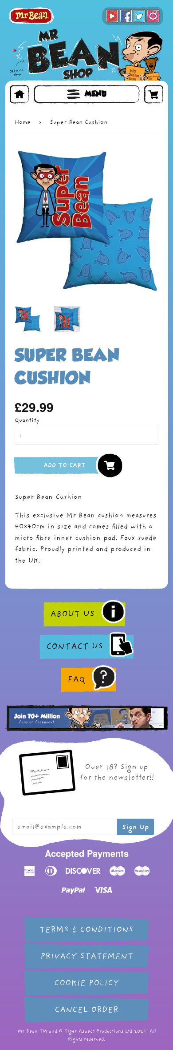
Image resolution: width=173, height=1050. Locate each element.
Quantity (27, 420)
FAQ (76, 679)
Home (23, 122)
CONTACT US (74, 646)
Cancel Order (86, 1010)
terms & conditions (86, 929)
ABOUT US (72, 614)
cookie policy (86, 983)
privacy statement (86, 956)
